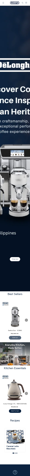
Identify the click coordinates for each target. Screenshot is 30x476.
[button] (3, 3)
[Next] (26, 320)
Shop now (15, 259)
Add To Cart (15, 411)
